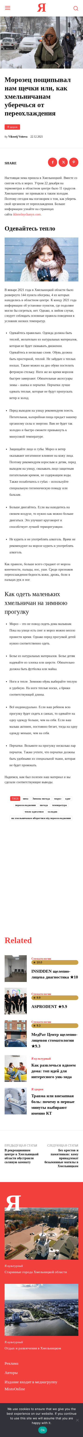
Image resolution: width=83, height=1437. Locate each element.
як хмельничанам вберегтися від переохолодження (41, 818)
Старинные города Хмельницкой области (36, 1272)
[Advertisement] (41, 873)
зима (25, 798)
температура (59, 805)
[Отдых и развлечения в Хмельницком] (41, 1310)
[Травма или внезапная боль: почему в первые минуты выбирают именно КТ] (16, 1101)
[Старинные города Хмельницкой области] (41, 1234)
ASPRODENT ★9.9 (49, 1006)
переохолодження (25, 805)
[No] (77, 1420)
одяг (68, 798)
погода (44, 805)
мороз (57, 798)
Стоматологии (41, 958)
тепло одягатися (34, 811)
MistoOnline (15, 1389)
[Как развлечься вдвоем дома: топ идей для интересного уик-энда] (16, 1068)
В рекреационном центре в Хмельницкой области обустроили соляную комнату (22, 1156)
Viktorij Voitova (17, 136)
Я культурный (41, 1058)
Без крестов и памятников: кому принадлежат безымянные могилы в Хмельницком (61, 1158)
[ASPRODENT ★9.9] (16, 1001)
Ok (43, 1430)
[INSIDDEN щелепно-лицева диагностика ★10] (16, 968)
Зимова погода (41, 798)
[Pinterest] (73, 162)
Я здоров (12, 127)
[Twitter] (63, 162)
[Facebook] (52, 162)
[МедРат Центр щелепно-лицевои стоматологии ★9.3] (16, 1033)
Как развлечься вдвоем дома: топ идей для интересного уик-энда (53, 1071)
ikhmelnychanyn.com (27, 214)
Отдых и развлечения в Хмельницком (33, 1348)
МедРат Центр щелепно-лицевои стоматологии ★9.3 (54, 1040)
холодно (52, 811)
